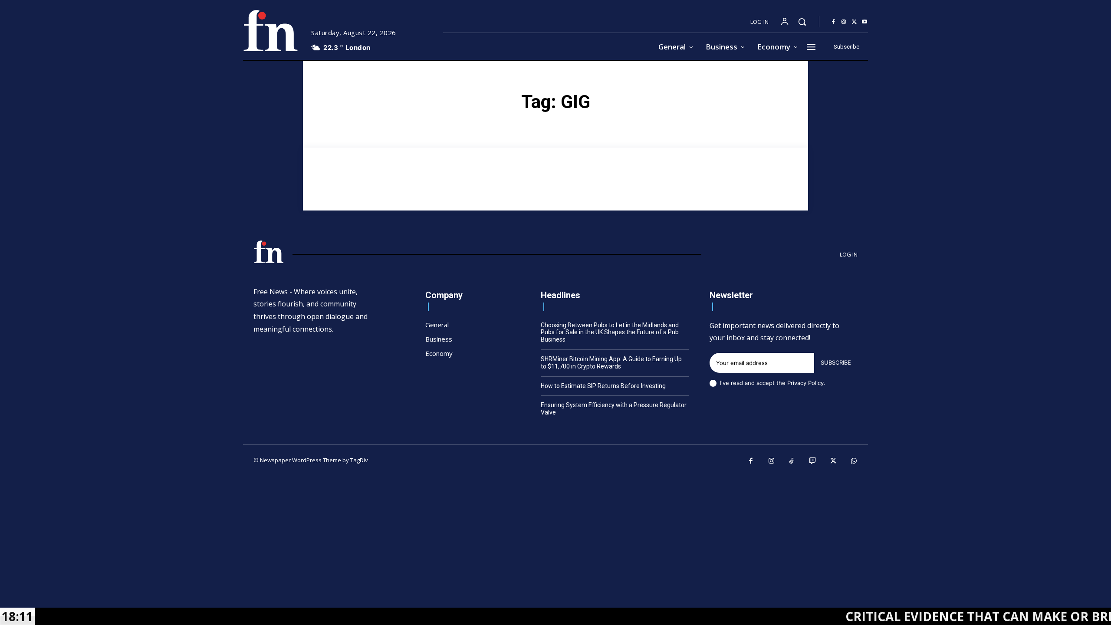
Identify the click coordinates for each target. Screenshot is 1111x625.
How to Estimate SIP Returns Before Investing (603, 385)
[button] (802, 21)
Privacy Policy (805, 382)
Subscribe (836, 362)
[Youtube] (864, 22)
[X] (854, 22)
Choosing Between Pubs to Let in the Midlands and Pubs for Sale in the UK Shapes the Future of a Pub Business (610, 332)
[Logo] (270, 30)
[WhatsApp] (854, 461)
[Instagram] (843, 22)
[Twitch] (813, 461)
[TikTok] (792, 461)
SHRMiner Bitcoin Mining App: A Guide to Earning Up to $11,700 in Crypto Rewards (611, 362)
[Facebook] (833, 22)
